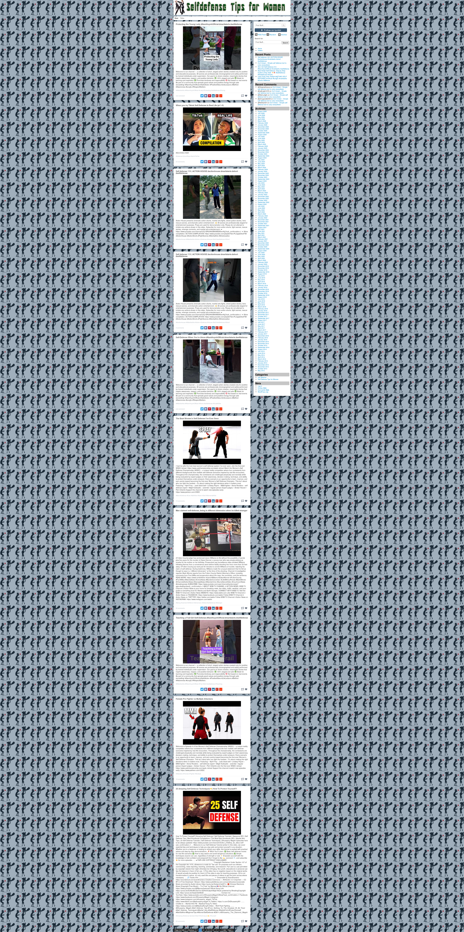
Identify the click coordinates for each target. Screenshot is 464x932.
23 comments (180, 162)
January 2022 (262, 218)
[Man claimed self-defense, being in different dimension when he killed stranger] (212, 534)
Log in (260, 386)
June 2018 (261, 301)
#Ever (189, 495)
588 (224, 930)
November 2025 (263, 129)
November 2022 (263, 198)
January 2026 (262, 125)
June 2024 (261, 161)
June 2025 (261, 138)
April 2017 (261, 328)
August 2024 (262, 158)
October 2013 (262, 368)
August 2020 (262, 250)
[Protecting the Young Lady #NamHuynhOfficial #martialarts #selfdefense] (212, 48)
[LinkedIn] (213, 95)
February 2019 (263, 285)
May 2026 (261, 117)
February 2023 (263, 192)
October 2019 (262, 270)
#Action (197, 239)
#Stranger (219, 603)
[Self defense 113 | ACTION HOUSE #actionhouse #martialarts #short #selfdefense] (212, 280)
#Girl (204, 684)
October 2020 (262, 247)
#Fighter (192, 774)
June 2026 (261, 115)
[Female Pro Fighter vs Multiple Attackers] (212, 722)
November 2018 (263, 291)
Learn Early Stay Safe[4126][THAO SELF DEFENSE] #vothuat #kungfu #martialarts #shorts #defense (272, 78)
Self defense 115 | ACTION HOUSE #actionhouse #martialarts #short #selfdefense (207, 172)
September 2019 (263, 272)
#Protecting (207, 90)
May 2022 (261, 210)
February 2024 (263, 169)
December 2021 (263, 219)
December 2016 (263, 336)
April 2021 (261, 235)
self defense (262, 377)
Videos (182, 18)
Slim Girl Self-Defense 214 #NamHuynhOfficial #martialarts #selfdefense (273, 68)
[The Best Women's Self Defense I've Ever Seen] (212, 442)
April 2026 (261, 119)
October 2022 (262, 200)
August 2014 (262, 349)
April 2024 (261, 165)
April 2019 (261, 281)
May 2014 (261, 355)
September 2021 (263, 225)
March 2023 (262, 190)
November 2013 (263, 367)
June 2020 (261, 254)
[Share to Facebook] (205, 95)
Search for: (259, 38)
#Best (178, 495)
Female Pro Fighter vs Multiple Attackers (194, 698)
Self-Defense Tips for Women (268, 379)
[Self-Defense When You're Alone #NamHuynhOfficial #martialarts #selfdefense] (212, 361)
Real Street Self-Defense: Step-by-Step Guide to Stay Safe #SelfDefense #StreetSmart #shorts (271, 73)
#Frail (201, 684)
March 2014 (262, 359)
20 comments (180, 921)
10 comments (180, 501)
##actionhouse (181, 239)
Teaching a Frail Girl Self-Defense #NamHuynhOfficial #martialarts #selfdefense (212, 617)
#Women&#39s (211, 495)
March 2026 (262, 121)
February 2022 (263, 216)
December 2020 (263, 243)
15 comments (180, 779)
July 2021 (261, 229)
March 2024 (262, 167)
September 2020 (263, 249)
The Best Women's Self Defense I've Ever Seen (197, 418)
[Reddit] (220, 95)
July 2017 (261, 322)
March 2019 (262, 283)
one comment (180, 96)
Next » (230, 930)
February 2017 (263, 332)
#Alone (201, 403)
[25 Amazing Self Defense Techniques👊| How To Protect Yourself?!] (212, 812)
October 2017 (262, 316)
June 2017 (261, 324)
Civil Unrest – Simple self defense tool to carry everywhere (272, 64)
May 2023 (261, 187)
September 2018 (263, 295)
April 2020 (261, 258)
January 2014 (262, 363)
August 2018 (262, 297)
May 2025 (261, 140)
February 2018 (263, 308)
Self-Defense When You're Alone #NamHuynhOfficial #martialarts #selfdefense (211, 337)
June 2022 (261, 208)
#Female (186, 774)
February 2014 (263, 361)
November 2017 (263, 314)
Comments (263, 390)
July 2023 (261, 183)
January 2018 (262, 310)
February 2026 (263, 123)
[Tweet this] (202, 95)
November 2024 (263, 152)
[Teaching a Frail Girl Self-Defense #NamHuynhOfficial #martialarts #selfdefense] (212, 641)
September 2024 (263, 156)
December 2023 (263, 173)
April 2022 (261, 212)
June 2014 (261, 353)
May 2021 (261, 233)
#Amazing (179, 916)
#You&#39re (217, 403)
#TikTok (196, 156)
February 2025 (263, 146)
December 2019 (263, 266)
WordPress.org (263, 392)
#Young (222, 90)
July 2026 (261, 113)
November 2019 (263, 268)
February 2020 (263, 262)
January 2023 (262, 194)
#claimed (184, 603)
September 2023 (263, 179)
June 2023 (261, 185)
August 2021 (262, 227)
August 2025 (262, 134)
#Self (192, 156)
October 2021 (262, 223)
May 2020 (261, 256)
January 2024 (262, 171)
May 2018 (261, 303)
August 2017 (262, 320)
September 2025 (263, 132)
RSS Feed (262, 34)
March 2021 (262, 237)
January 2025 (262, 148)
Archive (284, 34)
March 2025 (262, 144)
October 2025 (262, 130)
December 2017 (263, 312)
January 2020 (262, 264)
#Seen (200, 495)
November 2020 (263, 245)
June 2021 (261, 231)
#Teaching (218, 684)
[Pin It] (209, 95)
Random (273, 34)
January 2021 (262, 241)
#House (209, 239)
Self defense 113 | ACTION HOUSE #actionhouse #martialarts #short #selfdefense (207, 255)
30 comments (180, 608)
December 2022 (263, 196)
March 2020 (262, 260)
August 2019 (262, 274)
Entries (262, 388)
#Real (188, 156)
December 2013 (263, 365)
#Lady (201, 90)
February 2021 (263, 239)
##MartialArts (180, 90)
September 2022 (263, 202)
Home (176, 18)
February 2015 (263, 338)
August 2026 (262, 111)
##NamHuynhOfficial (192, 90)
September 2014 (263, 347)
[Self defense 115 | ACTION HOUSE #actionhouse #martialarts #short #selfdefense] (212, 197)
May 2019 (261, 279)
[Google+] (217, 95)
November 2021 (263, 221)
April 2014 (261, 357)
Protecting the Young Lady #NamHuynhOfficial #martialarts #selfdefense (209, 24)
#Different (190, 603)
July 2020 (261, 252)
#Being (178, 603)
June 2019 (261, 278)
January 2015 (262, 339)
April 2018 (261, 305)
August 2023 (262, 181)
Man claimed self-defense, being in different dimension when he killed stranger (211, 510)
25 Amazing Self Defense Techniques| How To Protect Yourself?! (206, 788)
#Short (227, 239)
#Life (184, 156)
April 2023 (261, 189)
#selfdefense (215, 90)
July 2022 (261, 206)
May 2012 (261, 370)
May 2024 (261, 163)
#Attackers (179, 774)
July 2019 (261, 276)
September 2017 (263, 318)
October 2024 (262, 154)
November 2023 (263, 175)
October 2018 (262, 293)
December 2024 (263, 150)
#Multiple (198, 774)
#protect (192, 916)
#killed (204, 603)
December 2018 (263, 289)
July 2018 (261, 299)
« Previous (190, 930)
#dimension (198, 603)
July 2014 (261, 351)
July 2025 (261, 136)
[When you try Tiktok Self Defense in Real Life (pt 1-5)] (212, 129)
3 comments (180, 328)
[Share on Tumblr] (242, 95)
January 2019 (262, 287)
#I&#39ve (194, 495)
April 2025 (261, 142)
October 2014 (262, 345)
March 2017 (262, 330)
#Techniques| (204, 916)
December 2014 (263, 341)
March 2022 (262, 214)
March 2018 (262, 307)
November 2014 (263, 343)
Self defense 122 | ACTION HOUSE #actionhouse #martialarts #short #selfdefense (270, 59)
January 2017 (262, 334)
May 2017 (261, 326)
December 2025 (263, 127)
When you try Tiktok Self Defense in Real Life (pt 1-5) (200, 105)
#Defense (179, 156)
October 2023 (262, 177)
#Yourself (213, 916)
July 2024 (261, 160)
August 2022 (262, 204)
